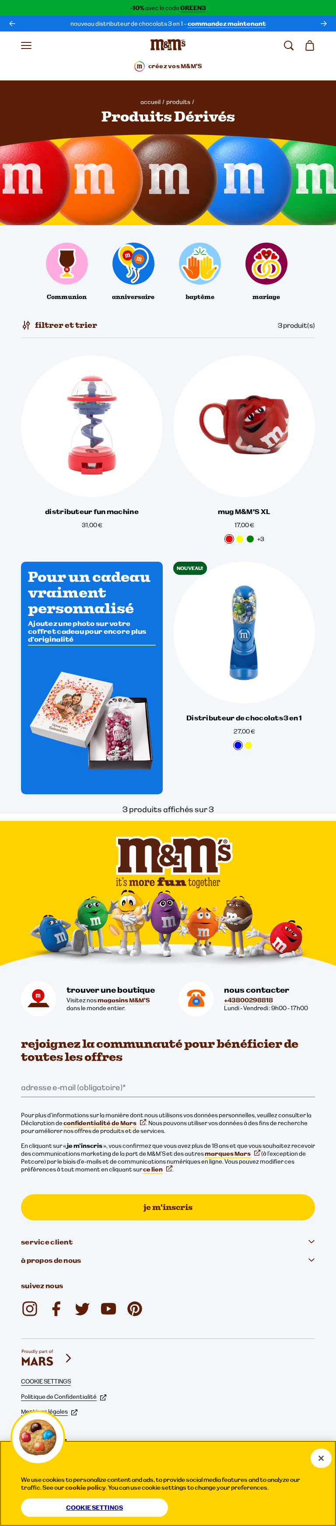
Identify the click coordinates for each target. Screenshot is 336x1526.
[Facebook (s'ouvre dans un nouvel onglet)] (56, 1309)
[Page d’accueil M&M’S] (168, 45)
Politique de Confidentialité (59, 1396)
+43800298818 (248, 1000)
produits (178, 101)
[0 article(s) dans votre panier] (309, 45)
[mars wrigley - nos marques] (47, 1358)
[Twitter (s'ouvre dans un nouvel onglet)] (82, 1309)
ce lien (153, 1169)
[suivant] (323, 23)
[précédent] (12, 23)
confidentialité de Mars (99, 1122)
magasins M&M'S (124, 1000)
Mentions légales (44, 1411)
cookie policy (85, 1487)
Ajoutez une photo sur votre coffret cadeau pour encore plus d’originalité (87, 631)
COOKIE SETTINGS (46, 1381)
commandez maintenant (227, 23)
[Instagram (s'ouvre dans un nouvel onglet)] (30, 1309)
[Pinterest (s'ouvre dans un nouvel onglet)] (134, 1309)
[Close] (321, 1458)
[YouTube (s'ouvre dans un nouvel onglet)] (108, 1309)
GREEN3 (193, 7)
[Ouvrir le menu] (26, 45)
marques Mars (228, 1153)
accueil (150, 101)
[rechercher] (289, 45)
